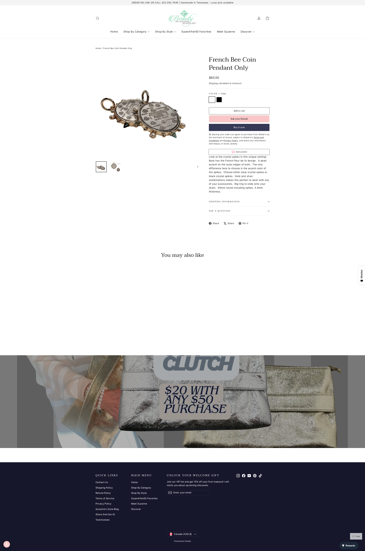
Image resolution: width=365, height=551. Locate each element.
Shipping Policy (104, 487)
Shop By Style (164, 31)
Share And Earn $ (105, 514)
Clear (212, 100)
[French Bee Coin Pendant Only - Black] (101, 333)
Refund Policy (103, 493)
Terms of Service (105, 498)
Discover (247, 31)
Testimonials (103, 519)
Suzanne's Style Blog (107, 509)
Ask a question (220, 211)
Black (219, 100)
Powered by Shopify (182, 541)
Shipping (213, 83)
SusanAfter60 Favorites (196, 31)
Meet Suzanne (226, 31)
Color (217, 93)
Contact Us (102, 482)
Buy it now (239, 127)
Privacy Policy (103, 503)
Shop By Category (135, 31)
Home (114, 31)
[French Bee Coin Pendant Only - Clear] (97, 333)
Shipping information (224, 201)
